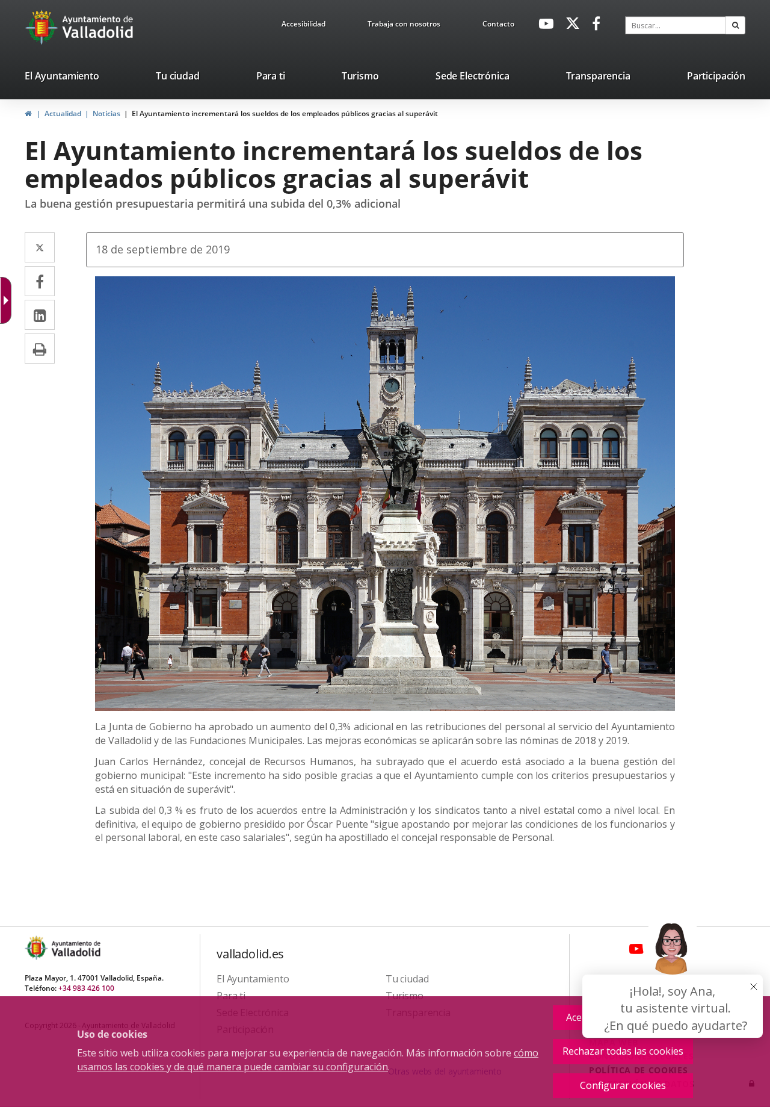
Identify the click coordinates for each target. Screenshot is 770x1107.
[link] (303, 26)
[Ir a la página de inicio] (43, 27)
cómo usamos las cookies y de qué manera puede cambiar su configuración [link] (307, 1059)
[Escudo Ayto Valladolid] (37, 947)
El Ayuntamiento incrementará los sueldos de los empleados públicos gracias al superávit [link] (285, 113)
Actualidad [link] (63, 113)
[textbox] (675, 25)
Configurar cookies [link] (623, 1085)
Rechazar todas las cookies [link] (622, 1051)
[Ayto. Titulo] (75, 947)
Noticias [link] (106, 113)
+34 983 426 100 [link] (86, 988)
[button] (735, 25)
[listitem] (62, 78)
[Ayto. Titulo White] (98, 27)
